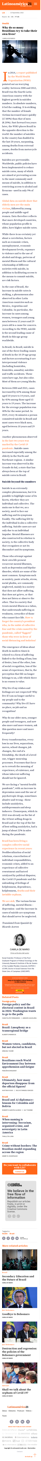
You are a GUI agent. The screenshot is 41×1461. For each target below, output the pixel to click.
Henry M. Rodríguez (10, 1156)
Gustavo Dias (7, 1090)
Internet (5, 1386)
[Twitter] (3, 1238)
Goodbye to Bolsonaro (16, 1314)
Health (5, 23)
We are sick (8, 901)
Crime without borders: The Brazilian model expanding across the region (19, 1149)
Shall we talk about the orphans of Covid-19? (16, 1391)
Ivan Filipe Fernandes (11, 1018)
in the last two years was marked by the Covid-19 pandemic (15, 444)
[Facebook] (8, 1238)
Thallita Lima (8, 1136)
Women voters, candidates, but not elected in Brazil (19, 1045)
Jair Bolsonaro (8, 1310)
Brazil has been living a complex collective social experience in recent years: (17, 844)
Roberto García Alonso (11, 1110)
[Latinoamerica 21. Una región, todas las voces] (17, 1407)
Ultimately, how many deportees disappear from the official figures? (18, 1083)
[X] (28, 1422)
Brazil (5, 1024)
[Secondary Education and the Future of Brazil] (19, 1259)
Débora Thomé (7, 1051)
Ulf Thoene (28, 1110)
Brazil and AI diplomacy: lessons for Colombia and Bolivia (18, 1103)
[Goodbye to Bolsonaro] (19, 1297)
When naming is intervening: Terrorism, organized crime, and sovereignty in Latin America (17, 1126)
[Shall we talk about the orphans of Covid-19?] (19, 1373)
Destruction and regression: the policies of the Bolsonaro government (19, 1352)
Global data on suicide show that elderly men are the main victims (19, 204)
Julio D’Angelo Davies (24, 1090)
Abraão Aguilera (29, 1018)
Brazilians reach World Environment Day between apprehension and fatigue (18, 1064)
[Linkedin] (17, 1238)
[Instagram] (12, 1238)
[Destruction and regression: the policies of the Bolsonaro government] (19, 1332)
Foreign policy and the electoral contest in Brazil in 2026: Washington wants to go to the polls (19, 1009)
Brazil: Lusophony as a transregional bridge (16, 1029)
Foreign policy (9, 1001)
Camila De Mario (8, 38)
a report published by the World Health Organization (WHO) (22, 76)
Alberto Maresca (9, 1034)
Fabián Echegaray (9, 1071)
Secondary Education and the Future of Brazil (18, 1278)
